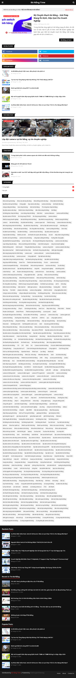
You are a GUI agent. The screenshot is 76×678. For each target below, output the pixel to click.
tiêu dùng (42, 336)
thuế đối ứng (39, 480)
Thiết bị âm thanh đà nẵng (34, 262)
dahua (65, 407)
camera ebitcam (38, 253)
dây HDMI (29, 410)
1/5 (18, 345)
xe (15, 339)
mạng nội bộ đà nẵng (63, 459)
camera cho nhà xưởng (49, 379)
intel (40, 324)
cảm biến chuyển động (21, 404)
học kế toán (51, 422)
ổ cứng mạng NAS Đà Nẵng (10, 520)
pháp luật (27, 465)
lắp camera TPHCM (37, 330)
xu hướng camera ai (35, 487)
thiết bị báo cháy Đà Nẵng (26, 210)
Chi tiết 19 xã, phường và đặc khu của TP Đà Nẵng (27, 581)
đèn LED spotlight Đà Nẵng (54, 496)
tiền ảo (62, 480)
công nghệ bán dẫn (29, 275)
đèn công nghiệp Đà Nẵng (54, 342)
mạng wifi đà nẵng (33, 462)
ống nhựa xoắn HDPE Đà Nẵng (50, 305)
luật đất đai (35, 434)
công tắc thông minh (58, 401)
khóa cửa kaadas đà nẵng (42, 327)
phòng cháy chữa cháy (38, 465)
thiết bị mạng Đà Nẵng (61, 219)
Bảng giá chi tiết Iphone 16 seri (21, 164)
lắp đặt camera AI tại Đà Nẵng (61, 437)
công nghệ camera (56, 318)
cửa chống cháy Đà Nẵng (28, 213)
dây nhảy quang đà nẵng (10, 413)
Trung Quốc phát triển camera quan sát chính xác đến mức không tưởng (35, 155)
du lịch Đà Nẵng (7, 228)
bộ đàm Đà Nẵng (22, 232)
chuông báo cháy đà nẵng (22, 318)
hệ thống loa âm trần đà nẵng (11, 422)
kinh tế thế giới (21, 431)
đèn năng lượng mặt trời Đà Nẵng (12, 225)
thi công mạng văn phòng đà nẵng (12, 477)
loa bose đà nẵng (50, 265)
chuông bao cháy (62, 397)
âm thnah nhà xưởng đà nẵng (48, 493)
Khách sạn (35, 351)
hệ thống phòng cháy (44, 293)
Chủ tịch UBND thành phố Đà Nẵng (60, 345)
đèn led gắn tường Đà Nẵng (10, 505)
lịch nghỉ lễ (6, 456)
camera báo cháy (53, 315)
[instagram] (20, 60)
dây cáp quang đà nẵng (40, 410)
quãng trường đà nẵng (64, 465)
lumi (18, 434)
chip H (26, 397)
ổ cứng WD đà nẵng (48, 517)
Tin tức (46, 262)
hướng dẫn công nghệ (57, 238)
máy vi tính (69, 456)
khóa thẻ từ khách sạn (37, 428)
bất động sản (63, 225)
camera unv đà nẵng (8, 256)
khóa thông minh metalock (26, 278)
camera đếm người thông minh (43, 394)
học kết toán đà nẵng (63, 422)
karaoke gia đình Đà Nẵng (51, 324)
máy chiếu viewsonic (8, 336)
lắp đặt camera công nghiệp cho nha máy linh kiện (17, 447)
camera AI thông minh (9, 373)
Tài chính (12, 290)
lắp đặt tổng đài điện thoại (25, 268)
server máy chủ (26, 241)
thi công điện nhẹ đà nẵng (37, 228)
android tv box (40, 271)
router (16, 468)
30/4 (27, 345)
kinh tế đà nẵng (61, 278)
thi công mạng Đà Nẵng (39, 216)
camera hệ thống (7, 318)
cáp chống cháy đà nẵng (9, 244)
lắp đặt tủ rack (49, 453)
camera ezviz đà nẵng (61, 241)
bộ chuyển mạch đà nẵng (40, 364)
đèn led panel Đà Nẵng (27, 505)
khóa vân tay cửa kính (9, 431)
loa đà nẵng (61, 265)
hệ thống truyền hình (27, 422)
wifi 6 (57, 284)
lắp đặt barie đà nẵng (44, 256)
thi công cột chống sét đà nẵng (29, 474)
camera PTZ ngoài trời (38, 373)
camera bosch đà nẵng (36, 232)
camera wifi (53, 391)
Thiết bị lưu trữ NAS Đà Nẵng (29, 358)
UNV (41, 358)
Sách (52, 354)
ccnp (21, 397)
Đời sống (63, 284)
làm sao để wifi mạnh (46, 434)
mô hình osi (24, 459)
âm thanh (51, 487)
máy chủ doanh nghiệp (57, 244)
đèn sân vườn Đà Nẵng (9, 514)
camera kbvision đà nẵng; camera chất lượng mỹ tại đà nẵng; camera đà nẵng (24, 388)
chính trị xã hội (48, 290)
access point (46, 311)
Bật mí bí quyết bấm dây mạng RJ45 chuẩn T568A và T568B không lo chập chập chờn (38, 96)
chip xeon (33, 397)
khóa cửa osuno (7, 428)
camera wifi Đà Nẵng (62, 213)
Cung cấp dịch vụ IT (19, 348)
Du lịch (38, 190)
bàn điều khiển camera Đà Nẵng (26, 361)
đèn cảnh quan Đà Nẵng (42, 499)
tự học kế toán (7, 487)
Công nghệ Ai (53, 348)
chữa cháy (36, 401)
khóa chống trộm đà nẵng (10, 327)
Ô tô (45, 487)
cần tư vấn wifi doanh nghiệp (29, 407)
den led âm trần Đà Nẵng (10, 410)
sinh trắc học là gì (25, 468)
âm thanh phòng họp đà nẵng (34, 259)
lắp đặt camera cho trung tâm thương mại (54, 444)
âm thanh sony (25, 342)
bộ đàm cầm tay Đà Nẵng (10, 238)
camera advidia (61, 271)
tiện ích (66, 336)
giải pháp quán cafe (35, 416)
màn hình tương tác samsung (33, 456)
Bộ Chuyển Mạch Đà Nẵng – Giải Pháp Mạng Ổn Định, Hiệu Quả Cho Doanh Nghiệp (51, 18)
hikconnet (5, 324)
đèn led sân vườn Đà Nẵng (59, 505)
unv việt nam (16, 487)
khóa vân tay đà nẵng (9, 201)
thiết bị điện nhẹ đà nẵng (10, 480)
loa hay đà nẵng (25, 296)
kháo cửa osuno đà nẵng (57, 425)
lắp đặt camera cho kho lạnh (11, 441)
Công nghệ (38, 187)
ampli (54, 311)
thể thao (47, 480)
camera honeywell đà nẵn (10, 385)
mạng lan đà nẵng (49, 459)
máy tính (37, 268)
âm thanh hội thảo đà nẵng (25, 339)
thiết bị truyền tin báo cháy (23, 250)
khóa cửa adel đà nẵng (26, 327)
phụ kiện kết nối (51, 465)
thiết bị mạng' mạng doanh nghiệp (28, 284)
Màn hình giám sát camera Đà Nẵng (13, 354)
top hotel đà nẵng (8, 484)
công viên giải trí (7, 404)
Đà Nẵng (53, 210)
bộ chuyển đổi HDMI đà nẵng (57, 364)
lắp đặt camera (46, 437)
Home (58, 673)
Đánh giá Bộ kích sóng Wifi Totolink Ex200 (25, 88)
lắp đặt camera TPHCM (9, 216)
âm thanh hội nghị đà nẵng (46, 302)
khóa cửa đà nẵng (25, 330)
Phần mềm (61, 308)
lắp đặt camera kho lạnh (25, 450)
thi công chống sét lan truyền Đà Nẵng (52, 471)
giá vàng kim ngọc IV (8, 416)
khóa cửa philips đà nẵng (10, 278)
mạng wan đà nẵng (20, 462)
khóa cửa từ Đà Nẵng (57, 327)
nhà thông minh (60, 268)
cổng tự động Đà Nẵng (9, 207)
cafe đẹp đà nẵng (65, 370)
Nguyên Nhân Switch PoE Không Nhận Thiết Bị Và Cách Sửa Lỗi (31, 542)
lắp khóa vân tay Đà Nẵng (10, 204)
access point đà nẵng (56, 358)
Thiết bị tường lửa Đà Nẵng (33, 311)
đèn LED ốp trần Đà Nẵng (10, 499)
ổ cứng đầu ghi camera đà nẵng (45, 520)
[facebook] (20, 51)
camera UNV (50, 373)
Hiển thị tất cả (69, 10)
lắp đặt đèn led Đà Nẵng (62, 453)
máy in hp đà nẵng (22, 336)
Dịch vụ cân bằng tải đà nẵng (11, 351)
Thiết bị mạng (51, 222)
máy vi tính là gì (7, 459)
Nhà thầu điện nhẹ (43, 354)
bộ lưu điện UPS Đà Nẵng (31, 315)
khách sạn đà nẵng (42, 425)
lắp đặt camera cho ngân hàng (29, 441)
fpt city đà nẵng (61, 321)
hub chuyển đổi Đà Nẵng (10, 419)
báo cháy (64, 228)
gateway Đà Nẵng (41, 413)
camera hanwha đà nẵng (52, 253)
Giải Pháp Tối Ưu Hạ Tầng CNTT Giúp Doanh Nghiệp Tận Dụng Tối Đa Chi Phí (36, 567)
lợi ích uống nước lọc (16, 456)
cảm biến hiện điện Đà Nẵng (11, 407)
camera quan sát (40, 222)
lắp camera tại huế (8, 250)
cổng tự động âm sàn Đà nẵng (27, 293)
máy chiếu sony (47, 456)
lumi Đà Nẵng (25, 434)
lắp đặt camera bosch (9, 268)
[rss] (20, 56)
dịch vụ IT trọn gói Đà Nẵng (26, 413)
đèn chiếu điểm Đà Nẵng (26, 499)
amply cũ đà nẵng (22, 290)
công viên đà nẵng (8, 321)
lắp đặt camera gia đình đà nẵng (42, 333)
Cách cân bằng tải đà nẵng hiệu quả (37, 348)
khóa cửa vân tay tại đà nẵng (11, 296)
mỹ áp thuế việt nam (46, 462)
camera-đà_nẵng (7, 397)
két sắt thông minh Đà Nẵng (28, 219)
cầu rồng (42, 407)
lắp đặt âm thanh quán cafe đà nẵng (50, 299)
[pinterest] (56, 56)
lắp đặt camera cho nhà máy (49, 441)
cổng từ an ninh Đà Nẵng (54, 407)
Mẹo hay (5, 290)
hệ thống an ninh (15, 324)
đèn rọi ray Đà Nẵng (42, 511)
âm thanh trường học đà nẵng (30, 493)
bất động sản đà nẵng (25, 364)
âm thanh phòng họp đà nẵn (11, 342)
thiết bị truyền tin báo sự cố (49, 477)
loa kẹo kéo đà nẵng (48, 431)
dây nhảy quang (54, 410)
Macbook (50, 351)
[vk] (56, 60)
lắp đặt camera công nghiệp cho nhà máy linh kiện (17, 333)
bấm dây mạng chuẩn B (9, 364)
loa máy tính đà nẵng (9, 434)
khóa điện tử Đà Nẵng (56, 201)
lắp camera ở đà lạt (34, 437)
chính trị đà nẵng (7, 401)
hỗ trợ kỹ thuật (24, 265)
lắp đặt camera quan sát (51, 232)
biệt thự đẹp (6, 361)
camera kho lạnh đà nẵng (55, 388)
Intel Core (41, 308)
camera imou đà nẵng (25, 238)
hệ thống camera (53, 419)
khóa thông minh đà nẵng (41, 201)
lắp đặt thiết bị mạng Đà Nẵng (11, 241)
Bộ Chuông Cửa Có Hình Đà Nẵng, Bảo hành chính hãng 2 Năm (31, 598)
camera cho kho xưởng (57, 376)
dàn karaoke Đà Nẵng (33, 321)
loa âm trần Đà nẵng (50, 296)
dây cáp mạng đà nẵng (48, 321)
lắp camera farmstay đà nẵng (63, 434)
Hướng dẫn (57, 287)
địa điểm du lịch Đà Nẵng (51, 259)
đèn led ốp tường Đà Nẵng (45, 508)
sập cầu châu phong (58, 468)
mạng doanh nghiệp (47, 268)
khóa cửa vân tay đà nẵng (24, 201)
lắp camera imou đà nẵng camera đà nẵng (15, 437)
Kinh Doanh (19, 247)
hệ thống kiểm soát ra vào (30, 324)
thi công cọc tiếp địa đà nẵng (11, 474)
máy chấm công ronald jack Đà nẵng (13, 259)
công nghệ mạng (45, 401)
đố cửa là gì (19, 517)
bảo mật (60, 361)
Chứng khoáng (7, 348)
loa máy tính (60, 431)
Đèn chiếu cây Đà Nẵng (26, 496)
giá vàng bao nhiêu (54, 413)
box (13, 361)
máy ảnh (16, 459)
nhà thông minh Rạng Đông (61, 462)
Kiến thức (39, 213)
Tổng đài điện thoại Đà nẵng (32, 247)
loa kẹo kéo (37, 431)
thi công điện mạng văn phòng (27, 302)
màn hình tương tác (43, 244)
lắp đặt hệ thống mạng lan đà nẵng (12, 453)
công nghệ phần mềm (60, 290)
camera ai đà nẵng (61, 373)
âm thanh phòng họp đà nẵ (47, 490)
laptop (30, 431)
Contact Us (71, 673)
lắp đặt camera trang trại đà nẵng (44, 450)
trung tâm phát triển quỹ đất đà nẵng (31, 484)
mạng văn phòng (7, 462)
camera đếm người (27, 394)
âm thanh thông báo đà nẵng (11, 493)
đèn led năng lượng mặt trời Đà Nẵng (13, 305)
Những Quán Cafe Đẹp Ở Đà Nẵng (22, 615)
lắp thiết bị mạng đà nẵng (46, 219)
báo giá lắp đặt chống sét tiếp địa (46, 361)
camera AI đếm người (24, 373)
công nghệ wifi (32, 256)
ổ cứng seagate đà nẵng (27, 520)
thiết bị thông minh (8, 247)
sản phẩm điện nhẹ (45, 468)
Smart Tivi (22, 262)
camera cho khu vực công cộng (11, 379)
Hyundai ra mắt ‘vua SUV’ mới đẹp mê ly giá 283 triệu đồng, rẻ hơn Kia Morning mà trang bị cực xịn (42, 173)
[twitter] (56, 51)
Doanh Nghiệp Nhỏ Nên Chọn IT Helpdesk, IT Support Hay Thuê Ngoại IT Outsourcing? (39, 559)
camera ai (43, 315)
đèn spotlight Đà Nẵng (56, 511)
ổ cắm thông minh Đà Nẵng (32, 517)
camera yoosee (21, 256)
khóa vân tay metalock (37, 265)
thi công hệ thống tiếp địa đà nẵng (50, 474)
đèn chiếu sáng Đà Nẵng (42, 210)
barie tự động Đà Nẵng (53, 228)
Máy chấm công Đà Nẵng (62, 235)
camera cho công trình (28, 376)
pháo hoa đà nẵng (17, 465)
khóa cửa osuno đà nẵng (59, 293)
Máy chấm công (51, 308)
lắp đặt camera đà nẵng (9, 210)
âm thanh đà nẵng (58, 204)
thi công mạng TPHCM (24, 216)
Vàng (46, 358)
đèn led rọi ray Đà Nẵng (42, 505)
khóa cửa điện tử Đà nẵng (10, 330)
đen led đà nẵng (40, 496)
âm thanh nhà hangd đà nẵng (11, 490)
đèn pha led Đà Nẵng (45, 287)
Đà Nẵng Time (38, 2)
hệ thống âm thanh (41, 422)
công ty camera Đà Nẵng (10, 293)
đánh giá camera (32, 287)
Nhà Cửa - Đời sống (30, 354)
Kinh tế (64, 287)
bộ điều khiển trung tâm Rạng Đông (13, 370)
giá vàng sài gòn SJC (22, 416)
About (64, 673)
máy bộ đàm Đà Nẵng (9, 235)
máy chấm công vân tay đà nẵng (28, 281)
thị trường (55, 480)
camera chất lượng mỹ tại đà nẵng (12, 275)
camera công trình (48, 247)
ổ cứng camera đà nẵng (9, 308)
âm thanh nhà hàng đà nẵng (29, 490)
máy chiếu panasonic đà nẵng (62, 333)
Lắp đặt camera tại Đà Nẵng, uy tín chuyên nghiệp (24, 139)
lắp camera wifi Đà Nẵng (10, 281)
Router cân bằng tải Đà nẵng (25, 271)
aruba (66, 358)
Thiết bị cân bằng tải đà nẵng (11, 358)
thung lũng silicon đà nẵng (26, 480)
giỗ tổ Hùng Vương (49, 416)
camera (5, 222)
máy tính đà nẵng (59, 456)
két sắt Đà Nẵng (14, 222)
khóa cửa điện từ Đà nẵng (21, 428)
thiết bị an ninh (22, 235)
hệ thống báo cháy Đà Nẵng (10, 213)
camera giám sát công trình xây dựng (49, 382)
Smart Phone (19, 311)
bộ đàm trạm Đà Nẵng (9, 232)
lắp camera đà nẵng (33, 204)
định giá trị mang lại (8, 517)
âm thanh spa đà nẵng (38, 342)
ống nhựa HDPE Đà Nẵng (10, 262)
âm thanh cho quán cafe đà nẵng (37, 235)
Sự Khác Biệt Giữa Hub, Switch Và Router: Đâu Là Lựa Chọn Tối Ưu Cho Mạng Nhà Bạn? (39, 105)
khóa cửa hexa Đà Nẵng (51, 275)
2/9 (22, 345)
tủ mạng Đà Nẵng (49, 484)
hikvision (58, 416)
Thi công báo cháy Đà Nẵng (49, 207)
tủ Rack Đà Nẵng (7, 339)
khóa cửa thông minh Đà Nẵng (27, 244)
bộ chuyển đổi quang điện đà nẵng (12, 367)
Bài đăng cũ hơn (66, 40)
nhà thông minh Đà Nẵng (10, 302)
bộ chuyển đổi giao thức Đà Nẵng (12, 315)
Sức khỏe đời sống (61, 354)
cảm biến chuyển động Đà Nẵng (38, 404)
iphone (5, 425)
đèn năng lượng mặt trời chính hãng (13, 253)
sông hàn (34, 468)
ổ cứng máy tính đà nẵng (63, 517)
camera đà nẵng (46, 204)
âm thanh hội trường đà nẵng (44, 339)
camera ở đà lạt (58, 394)
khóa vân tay (49, 428)
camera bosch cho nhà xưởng (11, 376)
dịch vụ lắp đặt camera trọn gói (49, 225)
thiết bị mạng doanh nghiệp (10, 219)
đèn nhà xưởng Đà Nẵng (61, 508)
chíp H (16, 401)
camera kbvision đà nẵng (64, 222)
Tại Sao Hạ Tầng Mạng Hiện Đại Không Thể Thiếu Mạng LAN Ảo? (32, 80)
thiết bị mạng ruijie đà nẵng (31, 477)
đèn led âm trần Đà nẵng (33, 305)
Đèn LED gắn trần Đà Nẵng (10, 496)
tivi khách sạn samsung (46, 284)
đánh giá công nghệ (57, 250)
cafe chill (48, 370)
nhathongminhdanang (37, 673)
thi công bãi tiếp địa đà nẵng (32, 471)
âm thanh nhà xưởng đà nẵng (62, 339)
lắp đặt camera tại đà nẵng (63, 450)
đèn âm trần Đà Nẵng (9, 345)
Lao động (43, 351)
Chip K (20, 308)
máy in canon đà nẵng (45, 281)
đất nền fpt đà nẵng (37, 514)
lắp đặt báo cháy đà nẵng (31, 225)
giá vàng (40, 275)
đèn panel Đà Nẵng (28, 511)
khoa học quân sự (14, 425)
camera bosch (54, 262)
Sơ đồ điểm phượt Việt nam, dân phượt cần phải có (28, 71)
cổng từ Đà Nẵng (20, 321)
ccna (16, 397)
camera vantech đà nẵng (62, 247)
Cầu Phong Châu (63, 348)
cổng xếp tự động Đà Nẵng (41, 238)
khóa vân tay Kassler (61, 428)
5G (31, 345)
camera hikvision (49, 213)
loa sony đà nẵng (37, 296)
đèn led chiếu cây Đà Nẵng (58, 499)
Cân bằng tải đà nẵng (30, 308)
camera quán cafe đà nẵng (28, 391)
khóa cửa (68, 425)
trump (17, 484)
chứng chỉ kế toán (25, 401)
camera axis (28, 253)
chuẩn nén (34, 318)
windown (25, 487)
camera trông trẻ (43, 391)
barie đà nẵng (50, 271)
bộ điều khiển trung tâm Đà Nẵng (34, 370)
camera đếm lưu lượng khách (11, 394)
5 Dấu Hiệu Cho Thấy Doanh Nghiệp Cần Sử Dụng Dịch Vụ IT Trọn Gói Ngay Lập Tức (38, 551)
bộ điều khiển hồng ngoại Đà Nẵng (54, 367)
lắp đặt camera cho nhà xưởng (53, 330)
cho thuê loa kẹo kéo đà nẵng (47, 397)
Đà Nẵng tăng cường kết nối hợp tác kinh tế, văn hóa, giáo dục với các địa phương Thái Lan (41, 590)
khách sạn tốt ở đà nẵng (28, 425)
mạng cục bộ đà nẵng (36, 459)
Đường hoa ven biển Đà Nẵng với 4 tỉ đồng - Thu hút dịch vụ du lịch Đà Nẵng (36, 607)
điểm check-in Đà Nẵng (9, 287)
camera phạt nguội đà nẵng (10, 391)
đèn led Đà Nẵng (34, 207)
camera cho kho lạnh (43, 376)
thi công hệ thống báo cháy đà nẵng (43, 241)
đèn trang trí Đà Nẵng (24, 514)
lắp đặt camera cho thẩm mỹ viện (31, 444)
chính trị (42, 318)
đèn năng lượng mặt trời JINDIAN (12, 511)
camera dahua (52, 216)
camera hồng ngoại (25, 385)
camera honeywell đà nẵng (10, 265)
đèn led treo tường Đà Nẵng (27, 508)
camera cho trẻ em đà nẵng (10, 382)
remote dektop (7, 468)
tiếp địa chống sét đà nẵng (55, 336)
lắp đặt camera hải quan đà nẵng (61, 447)
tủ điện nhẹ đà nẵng (61, 484)
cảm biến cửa (53, 404)
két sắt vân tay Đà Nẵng (20, 228)
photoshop (6, 465)
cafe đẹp (55, 370)
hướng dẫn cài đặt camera (26, 419)
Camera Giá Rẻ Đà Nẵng (41, 345)
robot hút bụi (6, 271)
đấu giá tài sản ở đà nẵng (52, 514)
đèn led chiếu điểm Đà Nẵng (11, 502)
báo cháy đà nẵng (23, 207)
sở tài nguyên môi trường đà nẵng (12, 471)
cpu (48, 318)
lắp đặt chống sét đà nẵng (30, 299)
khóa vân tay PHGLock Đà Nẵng (45, 278)
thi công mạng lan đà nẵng (61, 281)
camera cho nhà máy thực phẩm (32, 379)
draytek (21, 410)
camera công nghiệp (35, 290)
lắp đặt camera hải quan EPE (41, 447)
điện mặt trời (21, 287)
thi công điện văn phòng (9, 284)
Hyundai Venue (25, 351)
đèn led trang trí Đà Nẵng (10, 508)
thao (36, 24)
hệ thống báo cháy (41, 419)
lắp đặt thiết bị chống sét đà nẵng (34, 453)
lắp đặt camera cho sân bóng (11, 444)
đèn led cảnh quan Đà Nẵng (48, 502)
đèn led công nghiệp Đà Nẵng (29, 502)
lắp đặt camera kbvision (9, 450)
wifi (14, 271)
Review (68, 308)
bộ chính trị (27, 367)
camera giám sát (65, 315)
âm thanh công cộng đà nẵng (41, 250)
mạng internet (33, 336)
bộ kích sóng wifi (37, 367)
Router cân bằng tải (8, 311)
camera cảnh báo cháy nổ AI (29, 382)
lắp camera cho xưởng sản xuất (11, 299)
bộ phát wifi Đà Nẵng (27, 222)
